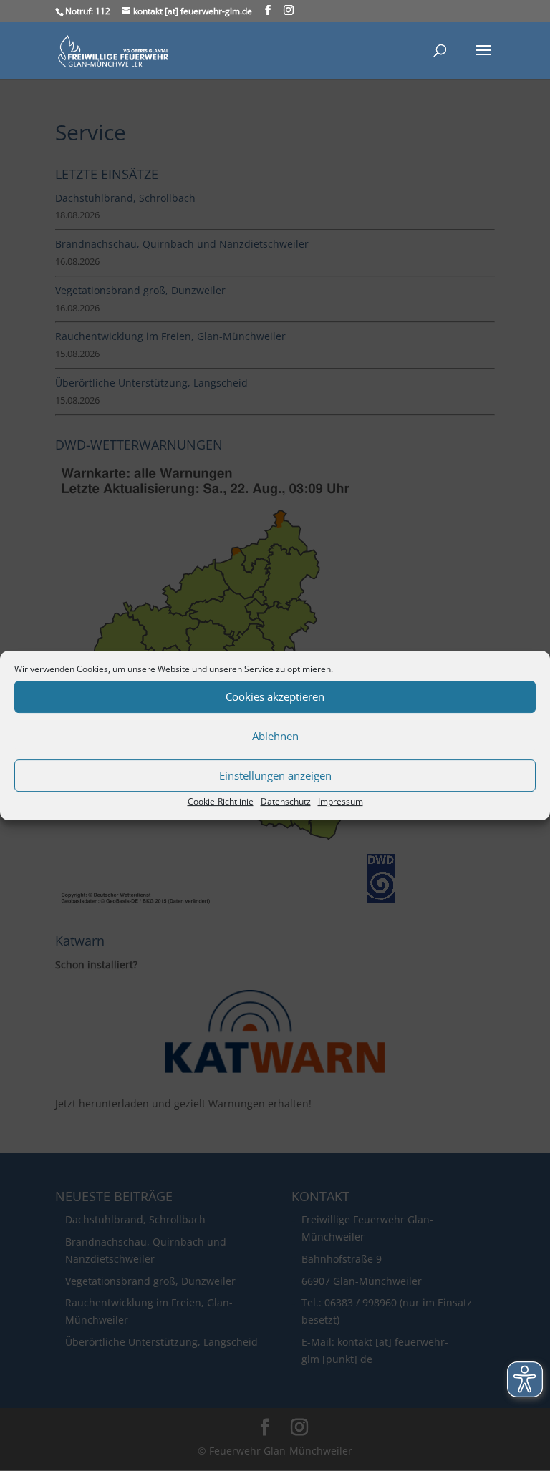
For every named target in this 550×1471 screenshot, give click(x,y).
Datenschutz (286, 801)
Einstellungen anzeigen (275, 775)
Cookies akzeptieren (275, 696)
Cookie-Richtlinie (221, 801)
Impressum (340, 801)
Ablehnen (275, 736)
